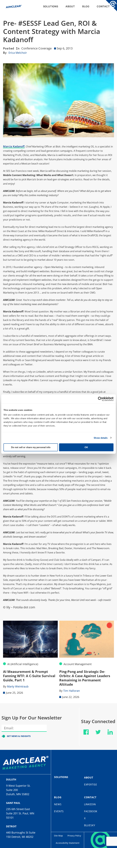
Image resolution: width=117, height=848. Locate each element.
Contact (103, 6)
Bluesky (89, 825)
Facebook (90, 811)
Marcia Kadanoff (14, 146)
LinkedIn (90, 804)
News (57, 804)
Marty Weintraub (17, 686)
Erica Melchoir (18, 52)
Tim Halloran (71, 690)
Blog (85, 6)
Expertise (90, 784)
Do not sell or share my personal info (30, 447)
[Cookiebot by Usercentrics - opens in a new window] (100, 399)
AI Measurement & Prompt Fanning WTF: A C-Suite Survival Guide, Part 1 (29, 675)
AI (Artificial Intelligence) (22, 664)
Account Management (78, 664)
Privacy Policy (74, 835)
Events (59, 811)
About (70, 6)
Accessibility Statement (67, 842)
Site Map (58, 835)
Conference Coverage (36, 48)
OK (86, 447)
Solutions (50, 6)
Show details (101, 437)
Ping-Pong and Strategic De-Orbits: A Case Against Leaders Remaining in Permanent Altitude (84, 678)
